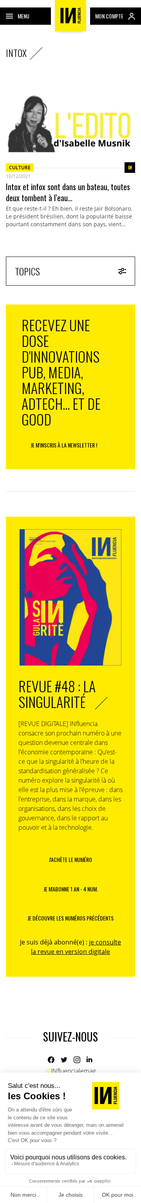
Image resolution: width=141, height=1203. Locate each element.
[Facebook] (51, 1059)
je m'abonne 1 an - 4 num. (70, 889)
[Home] (70, 15)
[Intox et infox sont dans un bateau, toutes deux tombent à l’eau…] (70, 120)
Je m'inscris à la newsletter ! (64, 445)
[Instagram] (77, 1059)
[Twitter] (64, 1059)
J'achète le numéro (70, 859)
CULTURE (20, 167)
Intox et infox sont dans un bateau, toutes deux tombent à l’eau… (68, 192)
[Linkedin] (90, 1059)
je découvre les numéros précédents (70, 918)
